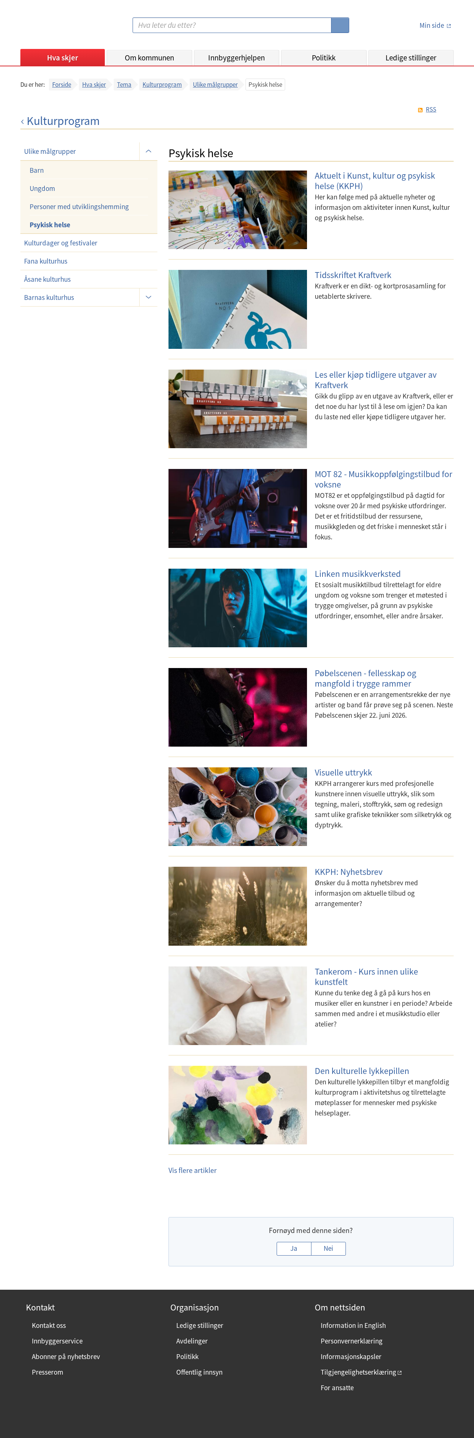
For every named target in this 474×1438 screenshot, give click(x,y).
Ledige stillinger (410, 58)
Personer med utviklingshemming (79, 206)
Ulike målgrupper (215, 84)
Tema (124, 84)
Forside (61, 84)
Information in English (353, 1325)
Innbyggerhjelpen (236, 58)
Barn (37, 170)
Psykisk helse (50, 224)
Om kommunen (149, 58)
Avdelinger (192, 1340)
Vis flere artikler (192, 1170)
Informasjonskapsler (351, 1356)
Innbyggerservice (57, 1340)
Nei (328, 1248)
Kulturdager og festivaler (60, 242)
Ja (293, 1248)
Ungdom (42, 188)
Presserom (47, 1372)
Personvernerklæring (352, 1340)
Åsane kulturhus (47, 279)
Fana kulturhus (45, 261)
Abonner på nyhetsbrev (66, 1356)
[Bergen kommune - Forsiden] (50, 28)
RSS (431, 109)
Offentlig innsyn (199, 1372)
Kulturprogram (162, 84)
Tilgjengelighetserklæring (358, 1372)
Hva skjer (62, 58)
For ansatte (337, 1387)
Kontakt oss (49, 1325)
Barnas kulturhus (49, 297)
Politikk (324, 58)
